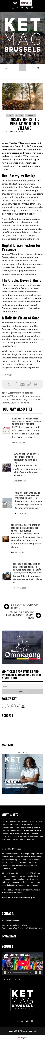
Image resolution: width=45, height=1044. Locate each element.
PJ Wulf (7, 374)
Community (30, 115)
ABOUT (15, 2)
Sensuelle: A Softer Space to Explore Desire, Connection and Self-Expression (25, 528)
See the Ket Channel (11, 979)
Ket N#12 (22, 752)
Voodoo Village (10, 396)
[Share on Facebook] (16, 384)
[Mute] (36, 972)
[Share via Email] (22, 384)
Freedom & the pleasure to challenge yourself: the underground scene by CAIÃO (27, 567)
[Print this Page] (36, 384)
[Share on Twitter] (10, 384)
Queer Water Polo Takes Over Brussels (24, 607)
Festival (10, 115)
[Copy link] (29, 384)
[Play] (5, 972)
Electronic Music (16, 392)
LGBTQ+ (14, 399)
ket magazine (25, 399)
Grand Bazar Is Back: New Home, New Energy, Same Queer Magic (20, 615)
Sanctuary (35, 396)
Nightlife (19, 115)
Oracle (5, 399)
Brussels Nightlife (20, 402)
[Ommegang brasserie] (22, 647)
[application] (22, 963)
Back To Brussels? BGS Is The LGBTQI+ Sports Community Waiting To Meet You (27, 458)
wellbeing (23, 396)
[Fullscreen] (40, 972)
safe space (30, 392)
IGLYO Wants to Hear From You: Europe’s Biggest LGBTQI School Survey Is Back (26, 421)
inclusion (37, 399)
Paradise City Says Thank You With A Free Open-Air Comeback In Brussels (27, 495)
